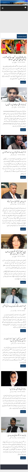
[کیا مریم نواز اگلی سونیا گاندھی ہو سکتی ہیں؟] (14, 88)
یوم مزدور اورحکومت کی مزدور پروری (17, 435)
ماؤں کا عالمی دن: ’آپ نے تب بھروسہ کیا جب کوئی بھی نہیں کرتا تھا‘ (14, 57)
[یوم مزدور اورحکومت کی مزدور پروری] (14, 418)
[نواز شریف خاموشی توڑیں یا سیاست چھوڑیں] (14, 136)
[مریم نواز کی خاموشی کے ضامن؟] (14, 372)
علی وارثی (14, 106)
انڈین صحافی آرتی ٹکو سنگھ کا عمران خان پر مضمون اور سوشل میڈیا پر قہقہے (15, 252)
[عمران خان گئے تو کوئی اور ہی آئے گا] (14, 183)
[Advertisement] (14, 22)
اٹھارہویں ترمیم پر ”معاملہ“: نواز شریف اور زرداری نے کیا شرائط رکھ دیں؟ (15, 339)
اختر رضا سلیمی (13, 437)
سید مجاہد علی (13, 154)
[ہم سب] (14, 2)
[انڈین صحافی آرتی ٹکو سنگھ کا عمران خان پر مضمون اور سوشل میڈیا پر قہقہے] (14, 235)
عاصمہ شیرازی (13, 391)
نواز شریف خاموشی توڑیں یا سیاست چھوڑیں (14, 152)
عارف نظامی (13, 203)
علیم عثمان (13, 343)
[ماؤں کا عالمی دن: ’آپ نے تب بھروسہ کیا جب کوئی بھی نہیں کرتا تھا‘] (14, 40)
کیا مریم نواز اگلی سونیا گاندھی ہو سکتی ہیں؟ (15, 104)
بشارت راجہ (13, 310)
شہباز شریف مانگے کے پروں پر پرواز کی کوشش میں (14, 307)
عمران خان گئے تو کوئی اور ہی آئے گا (16, 201)
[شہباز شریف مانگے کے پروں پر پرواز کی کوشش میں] (14, 288)
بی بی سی (14, 61)
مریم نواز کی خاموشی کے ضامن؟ (18, 388)
